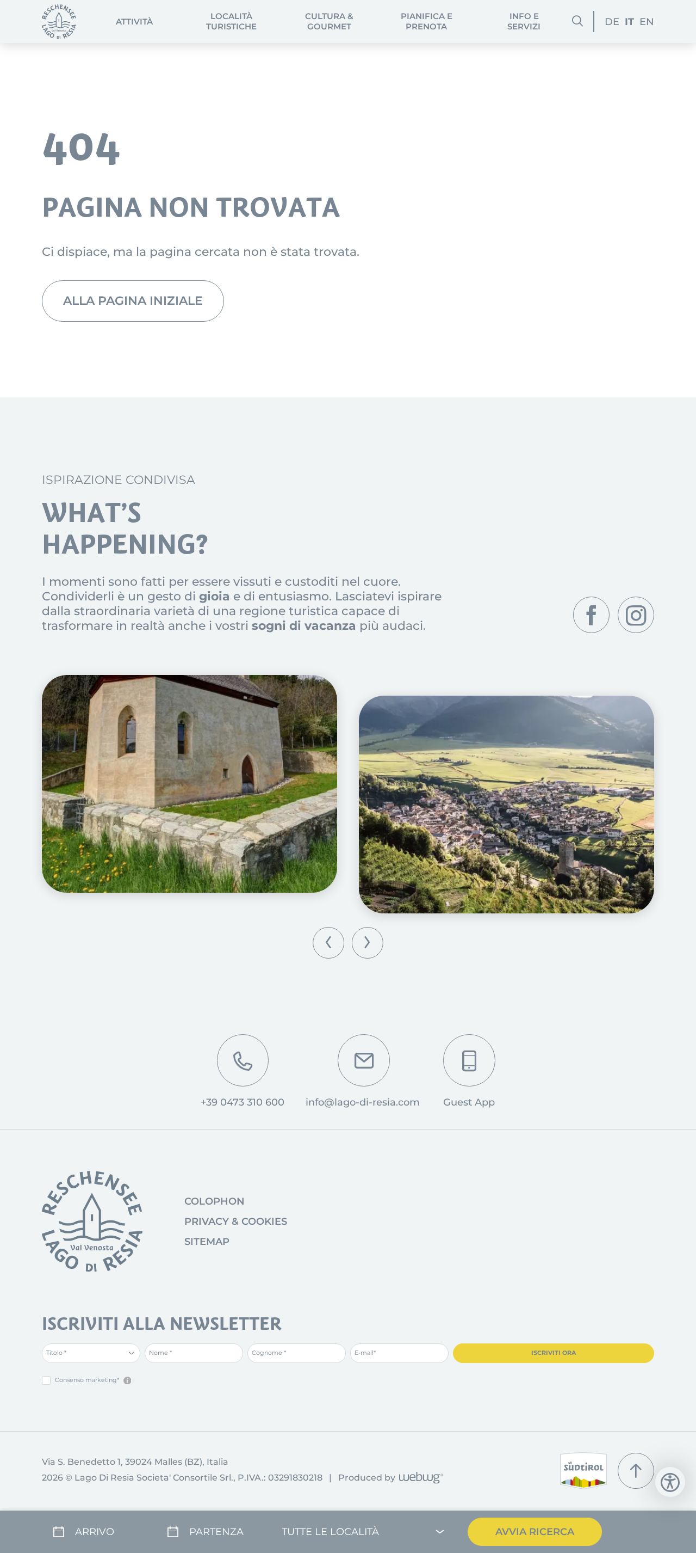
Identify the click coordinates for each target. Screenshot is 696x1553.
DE (612, 21)
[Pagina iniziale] (59, 21)
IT (629, 21)
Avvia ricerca (534, 1531)
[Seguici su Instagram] (636, 615)
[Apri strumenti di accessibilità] (670, 1482)
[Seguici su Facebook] (591, 615)
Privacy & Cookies (235, 1221)
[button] (328, 943)
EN (646, 21)
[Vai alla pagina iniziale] (92, 1221)
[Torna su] (636, 1471)
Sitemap (206, 1242)
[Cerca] (577, 21)
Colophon (214, 1201)
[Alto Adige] (583, 1470)
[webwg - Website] (419, 1478)
